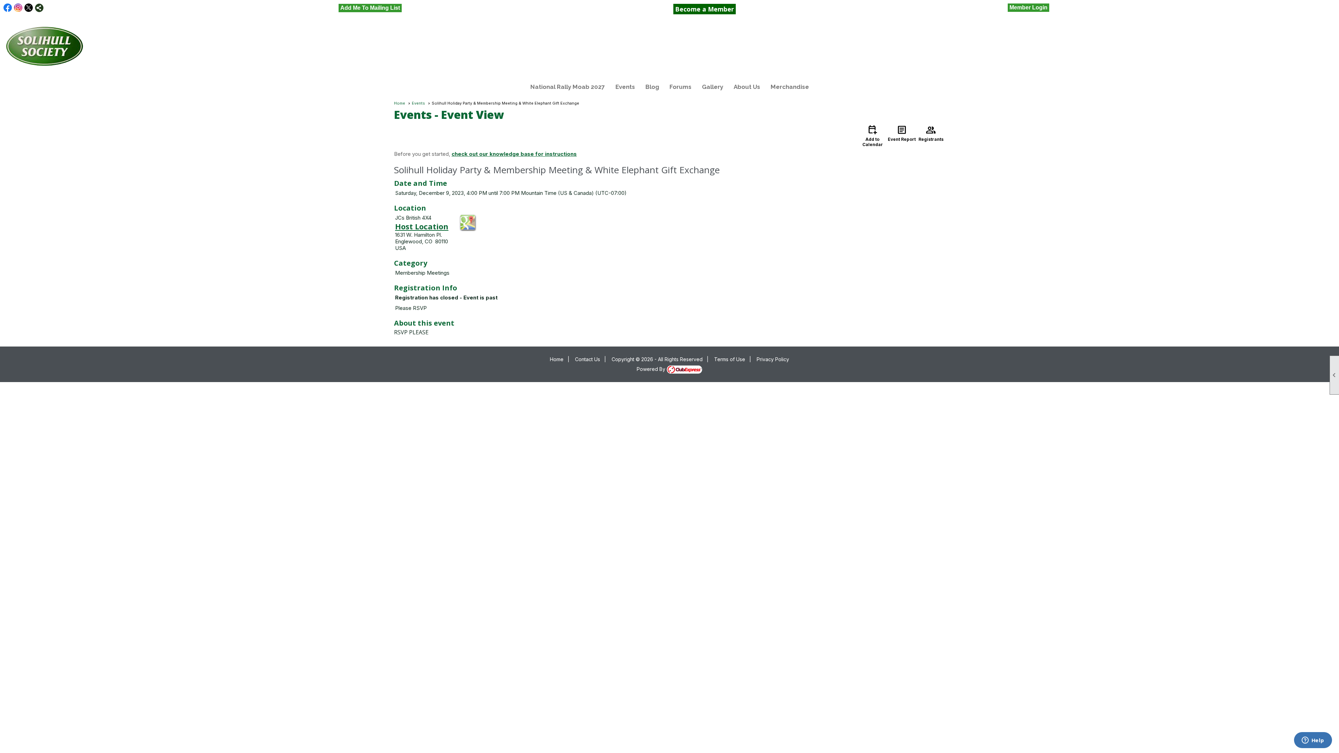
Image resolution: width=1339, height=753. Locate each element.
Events (625, 86)
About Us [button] (747, 86)
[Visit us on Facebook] (7, 7)
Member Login (1028, 7)
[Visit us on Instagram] (18, 7)
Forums (680, 86)
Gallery (712, 86)
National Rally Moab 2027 (567, 86)
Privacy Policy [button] (773, 359)
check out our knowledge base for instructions (514, 154)
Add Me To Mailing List (370, 8)
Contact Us (587, 359)
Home (399, 103)
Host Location (421, 226)
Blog (652, 86)
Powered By (652, 369)
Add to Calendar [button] (872, 135)
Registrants (931, 133)
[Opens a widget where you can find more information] (1313, 741)
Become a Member (704, 9)
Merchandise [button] (790, 86)
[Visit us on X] (28, 7)
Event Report (902, 133)
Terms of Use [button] (729, 359)
